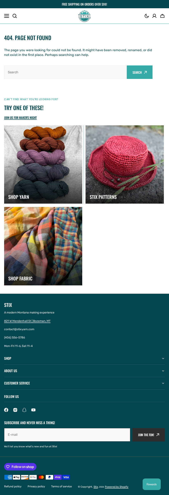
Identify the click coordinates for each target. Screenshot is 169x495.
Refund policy (12, 486)
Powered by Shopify (116, 486)
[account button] (154, 15)
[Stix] (84, 16)
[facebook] (6, 409)
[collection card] (43, 164)
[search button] (14, 15)
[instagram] (15, 409)
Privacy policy (36, 486)
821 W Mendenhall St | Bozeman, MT (27, 321)
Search (137, 72)
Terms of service (61, 486)
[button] (147, 16)
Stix (96, 486)
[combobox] (65, 72)
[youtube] (33, 409)
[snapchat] (24, 409)
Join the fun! (146, 434)
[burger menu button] (6, 15)
